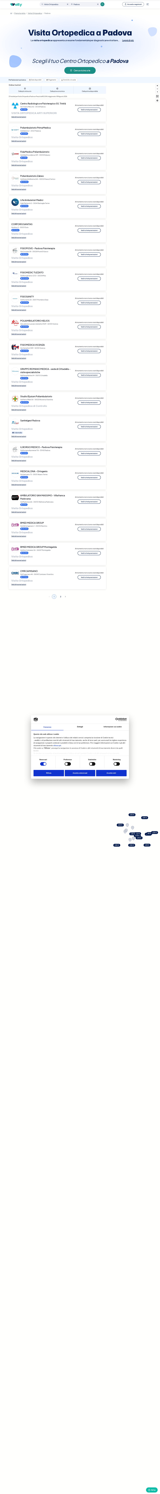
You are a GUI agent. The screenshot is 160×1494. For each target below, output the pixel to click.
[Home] (11, 13)
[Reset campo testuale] (68, 4)
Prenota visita (19, 13)
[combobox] (55, 4)
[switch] (68, 764)
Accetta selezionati (80, 773)
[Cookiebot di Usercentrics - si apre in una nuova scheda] (117, 719)
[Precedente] (49, 596)
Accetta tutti (111, 773)
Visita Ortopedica (35, 13)
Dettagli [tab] (80, 727)
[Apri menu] (148, 4)
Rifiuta (48, 773)
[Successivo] (65, 596)
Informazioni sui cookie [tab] (113, 727)
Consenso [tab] (47, 727)
